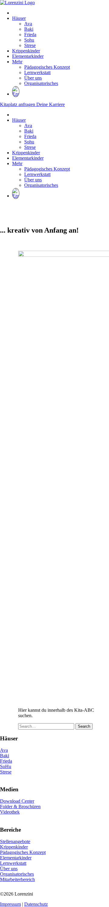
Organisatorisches (41, 83)
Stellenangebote (15, 841)
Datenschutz (36, 904)
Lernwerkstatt (37, 72)
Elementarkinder (28, 56)
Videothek (10, 811)
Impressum (10, 904)
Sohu (29, 39)
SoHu (5, 766)
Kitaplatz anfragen (18, 104)
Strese (30, 45)
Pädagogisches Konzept (47, 67)
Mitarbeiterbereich (17, 879)
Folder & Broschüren (20, 806)
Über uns (33, 77)
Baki (28, 29)
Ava (28, 23)
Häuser (19, 18)
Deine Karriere (50, 104)
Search (84, 726)
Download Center (17, 801)
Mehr (17, 61)
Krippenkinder (26, 50)
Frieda (30, 34)
